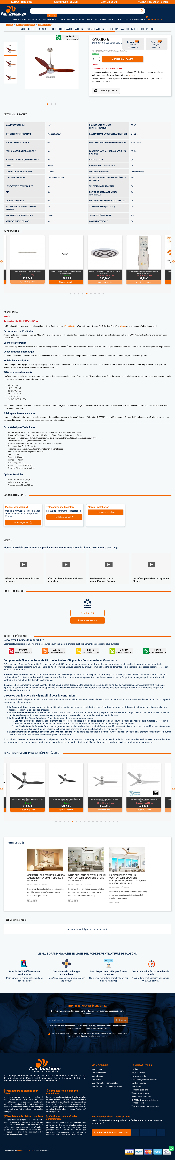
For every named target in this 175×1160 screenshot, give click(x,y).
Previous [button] (1, 261)
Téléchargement (22, 522)
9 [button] (103, 293)
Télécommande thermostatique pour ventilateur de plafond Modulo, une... (105, 272)
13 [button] (105, 821)
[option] (13, 49)
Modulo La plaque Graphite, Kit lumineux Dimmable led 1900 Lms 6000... (27, 272)
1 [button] (47, 104)
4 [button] (82, 293)
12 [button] (101, 821)
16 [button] (117, 821)
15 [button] (113, 821)
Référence (96, 51)
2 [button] (51, 104)
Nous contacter (138, 1073)
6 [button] (91, 293)
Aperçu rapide (24, 266)
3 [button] (55, 104)
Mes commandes (99, 1073)
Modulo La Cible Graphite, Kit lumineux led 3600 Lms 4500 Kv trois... (66, 272)
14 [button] (109, 821)
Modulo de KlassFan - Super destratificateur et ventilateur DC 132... (27, 800)
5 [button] (87, 293)
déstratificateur (70, 326)
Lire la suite (32, 900)
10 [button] (93, 821)
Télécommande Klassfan (60, 507)
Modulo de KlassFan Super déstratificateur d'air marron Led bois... (143, 800)
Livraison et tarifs (139, 1076)
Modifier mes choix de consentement (107, 1086)
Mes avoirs (96, 1079)
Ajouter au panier (122, 59)
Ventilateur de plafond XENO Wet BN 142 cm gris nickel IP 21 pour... (66, 800)
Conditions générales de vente (144, 1079)
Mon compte (97, 1069)
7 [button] (95, 293)
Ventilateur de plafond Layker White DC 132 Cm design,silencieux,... (105, 800)
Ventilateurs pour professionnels (145, 1106)
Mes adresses (97, 1076)
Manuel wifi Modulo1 (16, 507)
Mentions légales (139, 1083)
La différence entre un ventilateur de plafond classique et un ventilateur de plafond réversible (127, 879)
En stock (95, 54)
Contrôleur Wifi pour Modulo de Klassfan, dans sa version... (143, 272)
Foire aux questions (140, 1090)
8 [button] (99, 293)
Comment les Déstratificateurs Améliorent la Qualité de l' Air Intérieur (46, 878)
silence (131, 75)
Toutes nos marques (140, 1093)
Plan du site (136, 1086)
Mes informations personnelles (105, 1083)
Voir (35, 266)
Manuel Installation (98, 507)
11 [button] (97, 821)
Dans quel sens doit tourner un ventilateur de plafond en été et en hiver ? (87, 878)
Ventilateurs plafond (25, 1150)
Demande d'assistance (141, 1097)
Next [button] (173, 261)
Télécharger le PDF (105, 90)
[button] (26, 19)
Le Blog (135, 1069)
